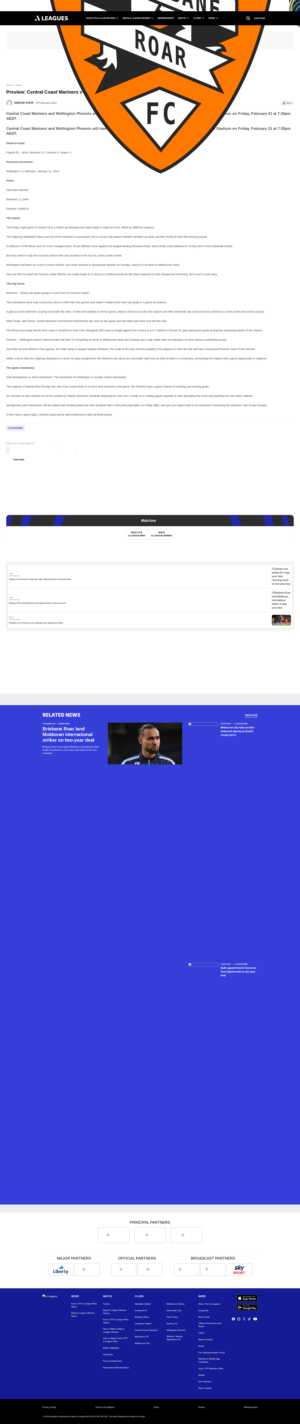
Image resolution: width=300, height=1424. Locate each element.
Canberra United (143, 1323)
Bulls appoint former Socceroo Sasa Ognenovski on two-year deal (238, 972)
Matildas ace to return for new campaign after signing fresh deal (36, 623)
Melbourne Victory (176, 1304)
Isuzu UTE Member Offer (210, 1368)
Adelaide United (142, 1304)
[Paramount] (213, 1269)
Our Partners (204, 1381)
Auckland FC (141, 1310)
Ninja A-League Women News (83, 1314)
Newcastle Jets (174, 1310)
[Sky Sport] (239, 1269)
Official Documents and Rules (209, 1325)
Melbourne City (142, 1343)
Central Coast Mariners (146, 1330)
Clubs (197, 18)
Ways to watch (205, 1339)
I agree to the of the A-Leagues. (33, 448)
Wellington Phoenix (176, 1330)
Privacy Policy (31, 448)
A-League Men (15, 428)
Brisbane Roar (142, 1317)
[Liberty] (60, 1269)
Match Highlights (111, 1348)
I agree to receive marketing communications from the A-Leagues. (43, 452)
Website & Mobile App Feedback (209, 1360)
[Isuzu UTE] (113, 1235)
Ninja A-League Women (136, 18)
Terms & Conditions (105, 1407)
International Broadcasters (116, 1367)
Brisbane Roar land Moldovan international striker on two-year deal (37, 603)
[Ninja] (150, 1235)
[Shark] (186, 1235)
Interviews (108, 1354)
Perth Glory (172, 1317)
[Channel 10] (186, 1269)
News (19, 85)
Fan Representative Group (211, 1352)
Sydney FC (172, 1323)
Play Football (204, 1388)
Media (201, 1375)
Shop (156, 1407)
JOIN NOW (259, 18)
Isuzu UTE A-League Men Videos (115, 1321)
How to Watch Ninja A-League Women (114, 1330)
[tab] (136, 534)
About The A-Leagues (209, 1304)
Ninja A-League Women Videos (114, 1311)
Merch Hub (203, 1317)
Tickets (106, 1304)
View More (251, 715)
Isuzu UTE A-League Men (100, 18)
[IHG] (150, 1269)
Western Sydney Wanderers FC (175, 1338)
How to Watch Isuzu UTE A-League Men (115, 1340)
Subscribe (18, 460)
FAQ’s (201, 1333)
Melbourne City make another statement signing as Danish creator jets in (238, 731)
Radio (201, 1346)
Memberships (166, 18)
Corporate (203, 1310)
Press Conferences (112, 1361)
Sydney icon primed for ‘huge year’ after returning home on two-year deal (40, 579)
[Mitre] (123, 1269)
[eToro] (87, 1269)
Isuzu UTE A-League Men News (84, 1305)
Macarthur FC (142, 1336)
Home (9, 85)
